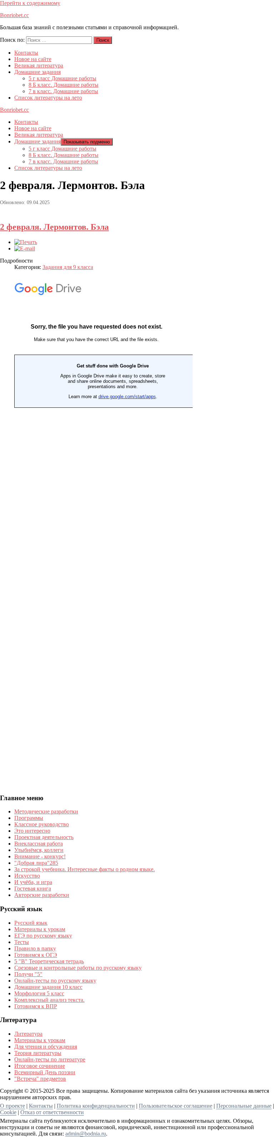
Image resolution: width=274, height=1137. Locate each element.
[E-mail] (24, 248)
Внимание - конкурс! (40, 856)
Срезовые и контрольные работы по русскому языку (78, 968)
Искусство (27, 876)
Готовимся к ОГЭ (35, 955)
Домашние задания (37, 72)
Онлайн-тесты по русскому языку (55, 981)
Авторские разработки (41, 895)
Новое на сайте (32, 59)
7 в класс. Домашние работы (63, 91)
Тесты (21, 942)
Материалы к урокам (39, 929)
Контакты (26, 53)
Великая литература (38, 65)
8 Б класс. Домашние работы (63, 85)
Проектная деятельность (43, 837)
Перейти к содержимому (30, 3)
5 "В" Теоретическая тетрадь (49, 961)
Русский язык (30, 923)
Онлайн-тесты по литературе (49, 1059)
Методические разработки (46, 811)
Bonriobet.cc (14, 15)
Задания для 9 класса (67, 267)
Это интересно (32, 831)
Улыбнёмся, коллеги (39, 850)
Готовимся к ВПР (35, 1006)
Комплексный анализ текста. (49, 1000)
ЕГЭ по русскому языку (43, 936)
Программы (28, 818)
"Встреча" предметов (40, 1079)
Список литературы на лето (48, 98)
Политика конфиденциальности (96, 1106)
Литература (28, 1034)
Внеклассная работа (38, 844)
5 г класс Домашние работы (62, 78)
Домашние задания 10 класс (48, 987)
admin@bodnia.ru (85, 1134)
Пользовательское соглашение (175, 1106)
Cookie (8, 1112)
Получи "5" (28, 974)
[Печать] (25, 242)
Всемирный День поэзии (44, 1072)
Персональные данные (244, 1106)
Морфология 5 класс (39, 993)
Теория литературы (37, 1053)
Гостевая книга (32, 888)
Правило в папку (35, 948)
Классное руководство (41, 824)
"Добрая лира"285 (36, 863)
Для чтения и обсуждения (45, 1047)
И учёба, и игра (33, 882)
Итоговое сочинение (39, 1066)
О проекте (12, 1106)
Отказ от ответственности (52, 1112)
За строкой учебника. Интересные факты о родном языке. (84, 869)
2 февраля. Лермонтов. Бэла (54, 227)
